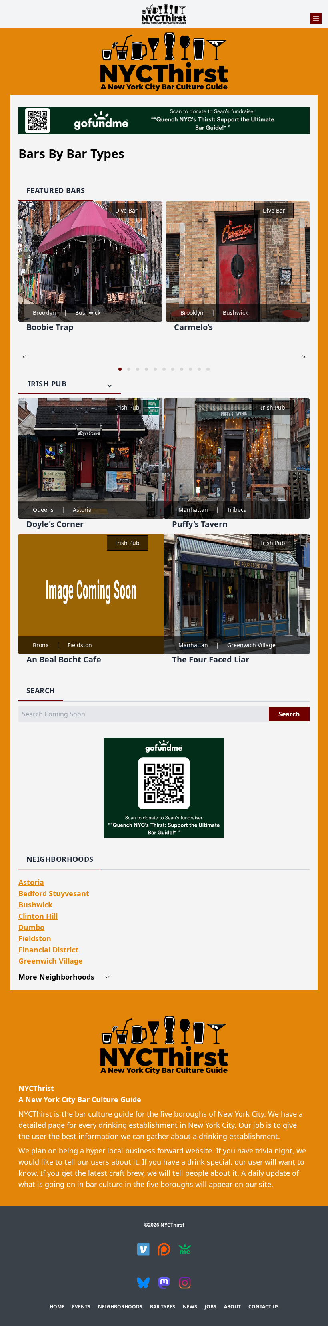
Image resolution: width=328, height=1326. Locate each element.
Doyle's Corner (55, 524)
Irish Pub (127, 407)
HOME (57, 1306)
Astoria (82, 509)
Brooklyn (44, 312)
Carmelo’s (46, 327)
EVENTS (81, 1306)
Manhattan (193, 509)
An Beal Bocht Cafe (63, 659)
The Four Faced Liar (210, 659)
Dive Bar (127, 210)
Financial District (48, 949)
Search (289, 714)
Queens (43, 509)
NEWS (190, 1306)
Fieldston (80, 645)
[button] (120, 369)
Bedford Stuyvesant (53, 893)
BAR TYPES (162, 1306)
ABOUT (232, 1306)
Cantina (275, 210)
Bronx (40, 645)
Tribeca (237, 509)
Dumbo (31, 927)
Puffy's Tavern (200, 524)
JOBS (210, 1306)
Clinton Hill (38, 916)
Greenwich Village (251, 645)
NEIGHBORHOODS (120, 1306)
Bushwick (88, 312)
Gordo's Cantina (205, 327)
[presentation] (24, 357)
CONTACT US (263, 1306)
